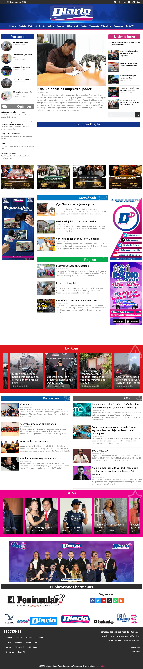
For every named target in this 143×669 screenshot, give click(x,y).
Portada (22, 26)
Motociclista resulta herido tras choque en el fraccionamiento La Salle (18, 378)
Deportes (60, 26)
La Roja (51, 26)
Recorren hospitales (20, 42)
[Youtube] (129, 2)
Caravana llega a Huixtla (22, 79)
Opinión (83, 26)
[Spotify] (134, 2)
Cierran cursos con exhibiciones (38, 423)
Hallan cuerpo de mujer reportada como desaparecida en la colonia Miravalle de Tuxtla (89, 376)
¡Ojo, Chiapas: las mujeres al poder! (65, 89)
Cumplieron (26, 404)
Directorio (135, 647)
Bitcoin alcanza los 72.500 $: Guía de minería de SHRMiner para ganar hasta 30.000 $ (117, 406)
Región (42, 26)
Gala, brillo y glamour (18, 527)
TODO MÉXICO (100, 450)
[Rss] (121, 600)
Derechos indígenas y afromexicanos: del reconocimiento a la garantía (16, 123)
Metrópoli (32, 26)
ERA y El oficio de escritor (10, 134)
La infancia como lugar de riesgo (13, 112)
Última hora (106, 26)
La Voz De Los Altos (8, 153)
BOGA (69, 26)
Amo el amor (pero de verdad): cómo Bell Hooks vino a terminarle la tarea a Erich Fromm (115, 471)
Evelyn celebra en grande (119, 526)
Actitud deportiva (50, 527)
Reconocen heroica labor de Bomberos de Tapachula (129, 53)
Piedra (3, 143)
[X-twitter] (119, 2)
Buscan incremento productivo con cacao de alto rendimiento (129, 102)
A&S (76, 26)
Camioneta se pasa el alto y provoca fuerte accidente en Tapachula (123, 379)
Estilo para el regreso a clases (88, 526)
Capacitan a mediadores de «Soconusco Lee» (129, 89)
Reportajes (118, 26)
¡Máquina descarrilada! (21, 67)
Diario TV (130, 26)
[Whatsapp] (138, 2)
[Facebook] (115, 2)
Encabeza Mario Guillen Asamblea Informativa (129, 64)
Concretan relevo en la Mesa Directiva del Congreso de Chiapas (124, 43)
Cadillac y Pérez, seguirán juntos (38, 458)
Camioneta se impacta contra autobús (128, 77)
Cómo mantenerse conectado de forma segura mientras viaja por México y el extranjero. (114, 430)
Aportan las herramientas (34, 441)
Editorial (13, 26)
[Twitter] (98, 600)
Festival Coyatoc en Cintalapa (72, 265)
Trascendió (94, 26)
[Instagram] (124, 2)
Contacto (135, 651)
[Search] (137, 114)
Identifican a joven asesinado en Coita (77, 300)
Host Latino (100, 666)
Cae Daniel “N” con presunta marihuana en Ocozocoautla (54, 379)
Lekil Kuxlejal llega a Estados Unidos (76, 221)
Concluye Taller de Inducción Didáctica (77, 238)
